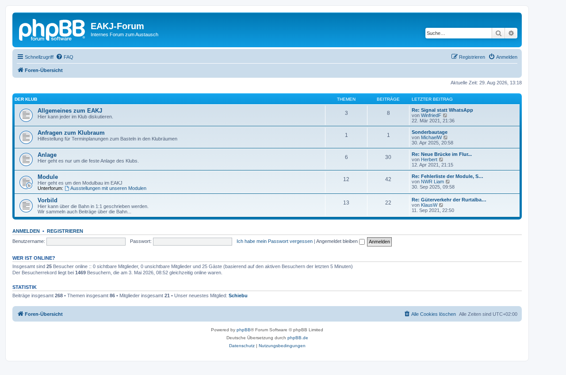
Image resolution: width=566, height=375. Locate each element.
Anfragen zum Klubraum (71, 132)
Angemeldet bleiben (337, 241)
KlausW (429, 205)
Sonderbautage (429, 132)
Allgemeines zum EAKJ (70, 110)
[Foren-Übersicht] (53, 29)
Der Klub (26, 99)
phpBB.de (297, 337)
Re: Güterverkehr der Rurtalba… (449, 199)
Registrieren (65, 231)
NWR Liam (432, 181)
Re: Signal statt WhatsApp (442, 110)
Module (48, 177)
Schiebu (238, 295)
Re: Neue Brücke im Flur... (442, 154)
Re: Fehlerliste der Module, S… (447, 176)
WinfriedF (431, 115)
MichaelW (431, 137)
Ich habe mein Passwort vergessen (275, 241)
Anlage (47, 155)
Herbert (429, 159)
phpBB (244, 329)
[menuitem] (64, 57)
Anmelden (26, 231)
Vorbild (47, 200)
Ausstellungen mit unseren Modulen (108, 188)
